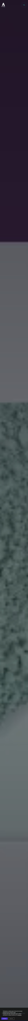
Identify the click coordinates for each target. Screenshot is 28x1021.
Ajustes (11, 1018)
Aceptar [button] (4, 1018)
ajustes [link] (19, 1015)
